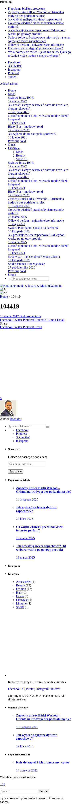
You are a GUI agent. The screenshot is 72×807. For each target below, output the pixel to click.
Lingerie (21, 603)
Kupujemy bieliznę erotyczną (26, 8)
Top (2, 784)
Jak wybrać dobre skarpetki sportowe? (32, 133)
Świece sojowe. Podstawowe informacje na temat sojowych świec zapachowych (39, 39)
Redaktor (15, 419)
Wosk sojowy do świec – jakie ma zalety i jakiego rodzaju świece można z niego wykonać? (39, 53)
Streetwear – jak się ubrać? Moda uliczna (34, 256)
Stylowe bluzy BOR (21, 97)
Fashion (21, 589)
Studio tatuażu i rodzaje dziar (26, 264)
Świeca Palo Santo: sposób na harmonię (33, 227)
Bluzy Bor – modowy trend (25, 126)
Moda (11, 94)
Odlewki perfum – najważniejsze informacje (36, 44)
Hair (19, 592)
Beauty (20, 155)
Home (12, 90)
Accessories (23, 581)
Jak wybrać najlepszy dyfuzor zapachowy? (35, 19)
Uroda (12, 274)
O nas (11, 144)
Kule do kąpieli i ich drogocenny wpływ (42, 762)
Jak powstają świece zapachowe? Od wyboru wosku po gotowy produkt (36, 32)
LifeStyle (14, 148)
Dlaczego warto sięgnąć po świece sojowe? (35, 48)
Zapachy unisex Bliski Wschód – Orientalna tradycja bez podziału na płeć (36, 13)
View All (21, 159)
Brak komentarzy (30, 316)
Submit (43, 791)
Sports (20, 607)
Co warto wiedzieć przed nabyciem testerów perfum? (39, 528)
